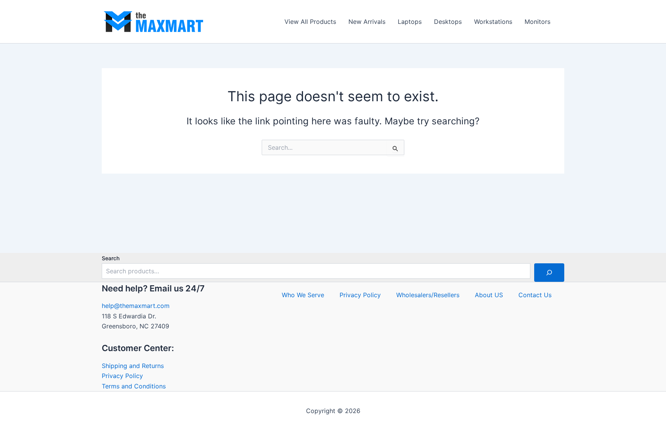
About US (489, 295)
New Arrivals (366, 21)
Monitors (537, 21)
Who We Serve (303, 295)
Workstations (493, 21)
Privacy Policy (122, 376)
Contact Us (535, 295)
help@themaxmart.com (136, 306)
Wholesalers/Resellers (427, 295)
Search (110, 258)
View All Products (310, 21)
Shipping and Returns (133, 366)
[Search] (549, 272)
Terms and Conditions (134, 386)
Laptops (410, 21)
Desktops (448, 21)
